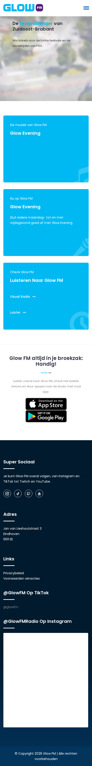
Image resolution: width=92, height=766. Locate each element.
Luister (15, 312)
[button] (86, 7)
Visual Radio (20, 296)
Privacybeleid (13, 573)
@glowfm (10, 607)
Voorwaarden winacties (21, 578)
